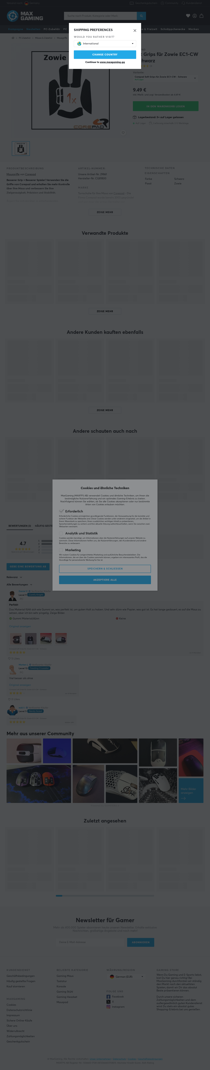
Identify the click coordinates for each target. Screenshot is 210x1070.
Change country (105, 54)
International (91, 43)
